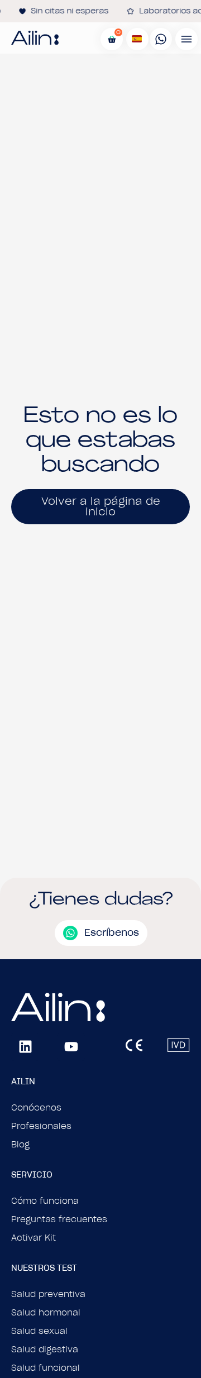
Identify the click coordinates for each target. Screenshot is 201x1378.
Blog (20, 1145)
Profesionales (41, 1126)
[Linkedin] (25, 1047)
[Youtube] (71, 1047)
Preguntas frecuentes (59, 1219)
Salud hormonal (45, 1313)
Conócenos (36, 1108)
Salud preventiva (48, 1294)
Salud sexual (39, 1331)
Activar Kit (33, 1238)
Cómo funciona (45, 1201)
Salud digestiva (44, 1349)
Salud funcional (45, 1368)
